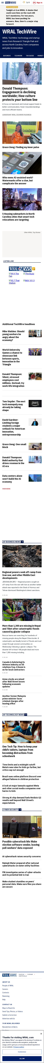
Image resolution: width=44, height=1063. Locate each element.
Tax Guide (30, 56)
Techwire (18, 56)
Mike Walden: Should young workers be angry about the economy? (13, 336)
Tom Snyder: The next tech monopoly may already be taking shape (13, 406)
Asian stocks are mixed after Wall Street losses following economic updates (13, 683)
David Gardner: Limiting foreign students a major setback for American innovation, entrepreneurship (13, 427)
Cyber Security (10, 810)
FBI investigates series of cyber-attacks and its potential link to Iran (21, 873)
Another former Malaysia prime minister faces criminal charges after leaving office (14, 700)
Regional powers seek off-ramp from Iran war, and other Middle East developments (21, 575)
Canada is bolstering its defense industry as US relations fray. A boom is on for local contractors (13, 666)
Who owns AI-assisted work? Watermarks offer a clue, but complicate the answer (17, 180)
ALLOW (22, 1058)
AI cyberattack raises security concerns (21, 856)
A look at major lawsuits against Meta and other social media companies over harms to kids (21, 788)
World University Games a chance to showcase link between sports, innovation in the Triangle (12, 357)
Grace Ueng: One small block (14, 446)
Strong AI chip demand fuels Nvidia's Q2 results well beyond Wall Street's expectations (21, 800)
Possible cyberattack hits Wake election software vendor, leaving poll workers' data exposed (20, 845)
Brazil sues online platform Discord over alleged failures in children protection (21, 777)
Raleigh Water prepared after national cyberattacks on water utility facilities (20, 864)
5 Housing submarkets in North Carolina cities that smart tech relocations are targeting (18, 216)
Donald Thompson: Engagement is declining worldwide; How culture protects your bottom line (19, 94)
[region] (22, 1046)
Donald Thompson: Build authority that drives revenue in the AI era (13, 462)
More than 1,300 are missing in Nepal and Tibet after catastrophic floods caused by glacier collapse (21, 628)
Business (7, 56)
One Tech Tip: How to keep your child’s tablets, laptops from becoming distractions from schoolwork (19, 751)
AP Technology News (13, 715)
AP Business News (11, 542)
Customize (22, 1052)
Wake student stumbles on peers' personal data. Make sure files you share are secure (21, 884)
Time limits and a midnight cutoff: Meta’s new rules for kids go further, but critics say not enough (21, 767)
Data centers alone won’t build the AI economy (12, 478)
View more (6, 489)
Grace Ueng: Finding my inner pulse (20, 147)
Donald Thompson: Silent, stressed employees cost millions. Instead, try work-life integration (13, 379)
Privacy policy (18, 1047)
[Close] (41, 1033)
